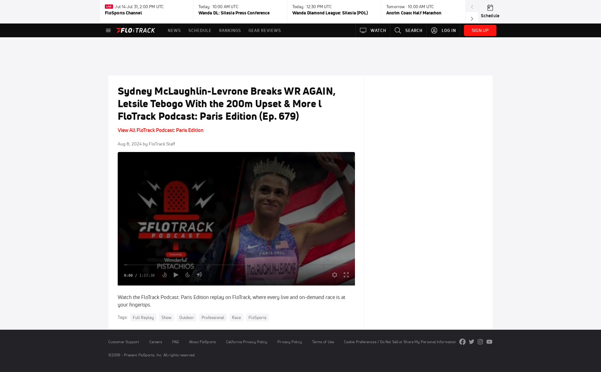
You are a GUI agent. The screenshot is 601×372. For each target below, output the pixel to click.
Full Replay (143, 317)
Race (236, 317)
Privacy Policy (289, 341)
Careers (155, 341)
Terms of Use (323, 341)
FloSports (257, 317)
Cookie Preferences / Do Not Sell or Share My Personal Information (400, 341)
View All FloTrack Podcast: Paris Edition (160, 130)
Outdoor (186, 317)
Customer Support (123, 341)
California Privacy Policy (246, 341)
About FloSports (202, 341)
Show (167, 317)
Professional (213, 317)
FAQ (175, 341)
